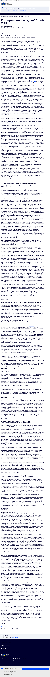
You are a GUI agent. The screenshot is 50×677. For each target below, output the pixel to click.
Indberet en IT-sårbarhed (5, 660)
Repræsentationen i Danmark (18, 631)
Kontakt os (25, 658)
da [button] (43, 4)
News (12, 16)
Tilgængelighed (3, 662)
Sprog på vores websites (16, 660)
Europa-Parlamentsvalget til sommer (15, 122)
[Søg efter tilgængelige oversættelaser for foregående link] (36, 81)
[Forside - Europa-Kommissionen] (7, 3)
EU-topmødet (33, 81)
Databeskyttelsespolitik (30, 660)
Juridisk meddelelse (39, 660)
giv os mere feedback (15, 637)
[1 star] (2, 637)
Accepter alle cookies (27, 668)
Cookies (23, 660)
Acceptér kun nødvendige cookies (41, 668)
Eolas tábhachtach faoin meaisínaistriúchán (18, 10)
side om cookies (11, 669)
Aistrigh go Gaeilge (7, 10)
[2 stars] (2, 637)
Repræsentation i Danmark (5, 16)
